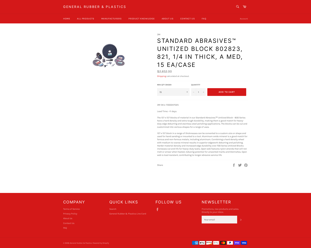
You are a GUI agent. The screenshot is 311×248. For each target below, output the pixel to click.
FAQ (204, 18)
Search (112, 209)
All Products (85, 18)
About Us (167, 18)
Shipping (161, 76)
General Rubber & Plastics (94, 7)
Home (66, 18)
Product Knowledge (141, 18)
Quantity (195, 85)
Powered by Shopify (101, 243)
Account (244, 18)
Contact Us (187, 18)
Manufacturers (111, 18)
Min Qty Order (164, 85)
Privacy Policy (70, 213)
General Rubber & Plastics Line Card (127, 213)
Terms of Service (71, 209)
